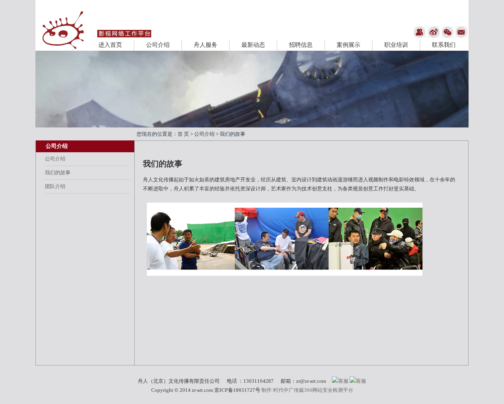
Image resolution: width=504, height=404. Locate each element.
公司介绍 (158, 45)
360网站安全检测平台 (328, 390)
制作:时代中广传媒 (282, 390)
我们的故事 (57, 172)
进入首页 (110, 45)
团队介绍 (55, 186)
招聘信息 (301, 45)
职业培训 (396, 45)
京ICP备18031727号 (237, 390)
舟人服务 (205, 45)
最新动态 (253, 45)
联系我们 (444, 45)
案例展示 (348, 45)
